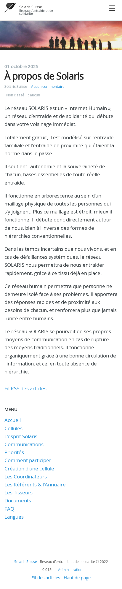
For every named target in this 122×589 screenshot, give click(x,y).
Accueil (12, 420)
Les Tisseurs (18, 492)
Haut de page (77, 577)
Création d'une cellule (29, 468)
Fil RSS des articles (25, 388)
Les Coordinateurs (25, 476)
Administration (70, 569)
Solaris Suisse (30, 6)
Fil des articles (45, 577)
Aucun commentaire (48, 86)
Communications (24, 444)
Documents (17, 500)
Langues (14, 516)
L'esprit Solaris (20, 436)
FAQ (9, 508)
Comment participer (27, 460)
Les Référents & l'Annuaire (35, 484)
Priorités (14, 452)
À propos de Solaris (44, 75)
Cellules (13, 428)
